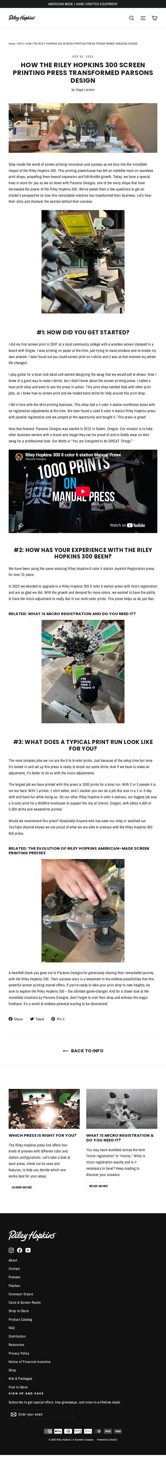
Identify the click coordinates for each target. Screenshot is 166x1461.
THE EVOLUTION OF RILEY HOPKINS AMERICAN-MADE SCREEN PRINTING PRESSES (79, 851)
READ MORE (98, 1186)
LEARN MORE (22, 1187)
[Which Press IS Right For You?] (44, 1109)
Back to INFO (87, 1051)
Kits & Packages (20, 1378)
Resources (16, 1344)
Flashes (14, 1285)
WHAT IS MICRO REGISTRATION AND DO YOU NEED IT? (82, 613)
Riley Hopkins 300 (63, 189)
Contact (14, 1268)
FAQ (12, 1327)
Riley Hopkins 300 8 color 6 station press (92, 586)
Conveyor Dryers (21, 1294)
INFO (21, 43)
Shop (12, 1370)
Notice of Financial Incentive (30, 1361)
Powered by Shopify (107, 1439)
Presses (14, 1277)
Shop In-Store (19, 1310)
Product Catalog (20, 1319)
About (13, 1260)
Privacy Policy (19, 1353)
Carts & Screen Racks (25, 1302)
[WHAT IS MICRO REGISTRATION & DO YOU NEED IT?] (121, 1109)
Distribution (17, 1336)
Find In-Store (18, 1387)
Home (12, 43)
